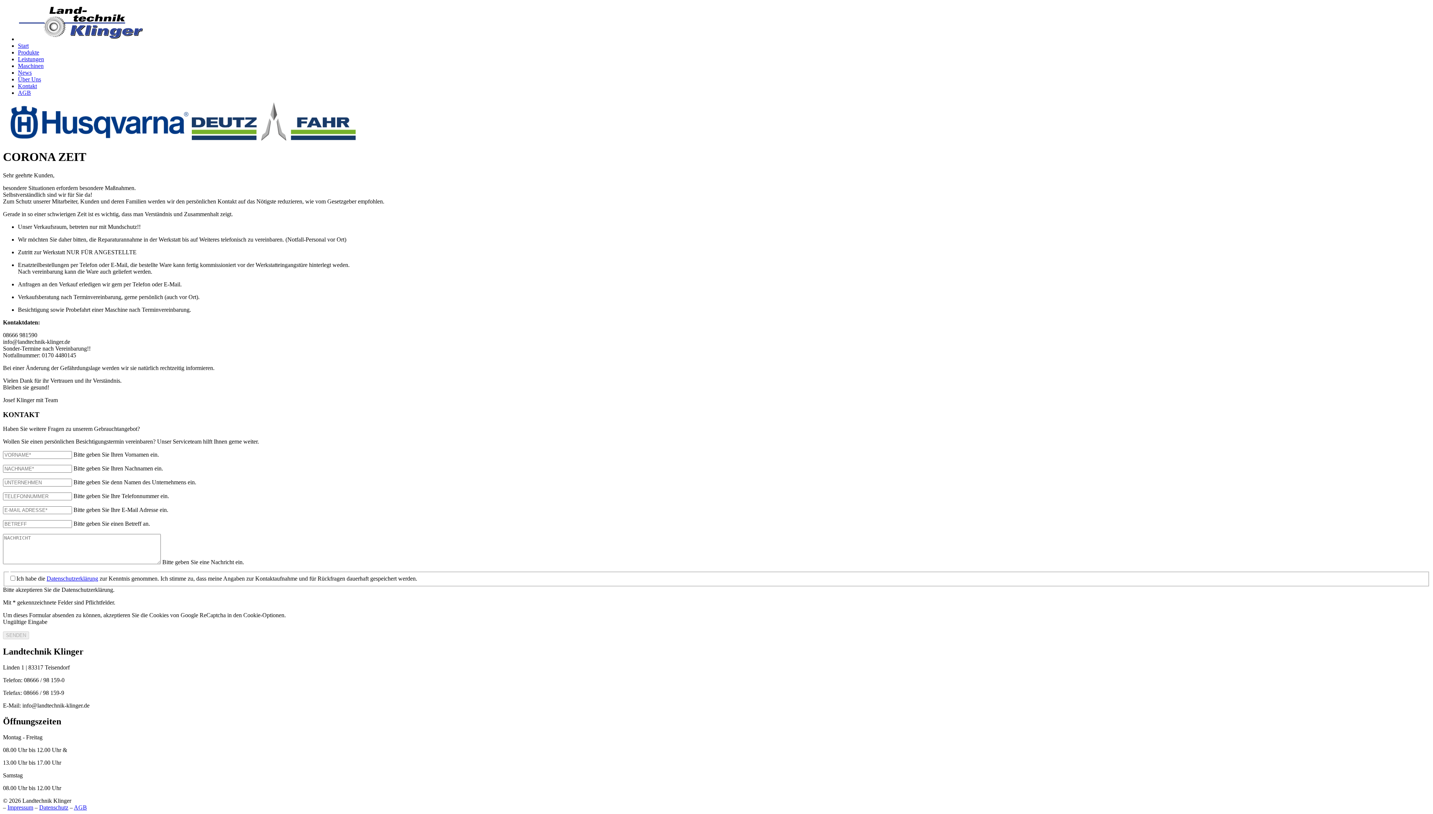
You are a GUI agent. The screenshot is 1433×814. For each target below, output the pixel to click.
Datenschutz (53, 807)
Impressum (20, 807)
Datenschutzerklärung (72, 578)
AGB (80, 807)
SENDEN (16, 635)
